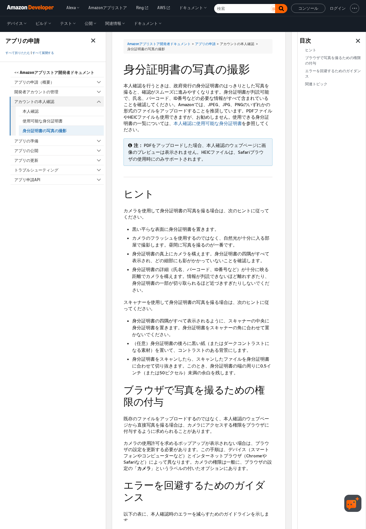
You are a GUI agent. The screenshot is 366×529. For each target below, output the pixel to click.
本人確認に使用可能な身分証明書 (208, 123)
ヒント (310, 50)
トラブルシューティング (36, 169)
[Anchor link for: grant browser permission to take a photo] (168, 401)
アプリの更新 (26, 160)
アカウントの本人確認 (34, 101)
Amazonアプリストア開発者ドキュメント (159, 44)
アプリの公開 (26, 150)
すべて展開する (43, 53)
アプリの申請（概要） (34, 82)
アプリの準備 (26, 140)
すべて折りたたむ (17, 53)
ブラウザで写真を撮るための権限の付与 (333, 60)
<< (54, 72)
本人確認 (31, 111)
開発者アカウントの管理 (36, 91)
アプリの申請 (205, 44)
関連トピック (316, 84)
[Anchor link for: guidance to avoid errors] (149, 496)
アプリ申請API (27, 179)
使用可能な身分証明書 (43, 120)
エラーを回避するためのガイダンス (333, 73)
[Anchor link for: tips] (159, 193)
